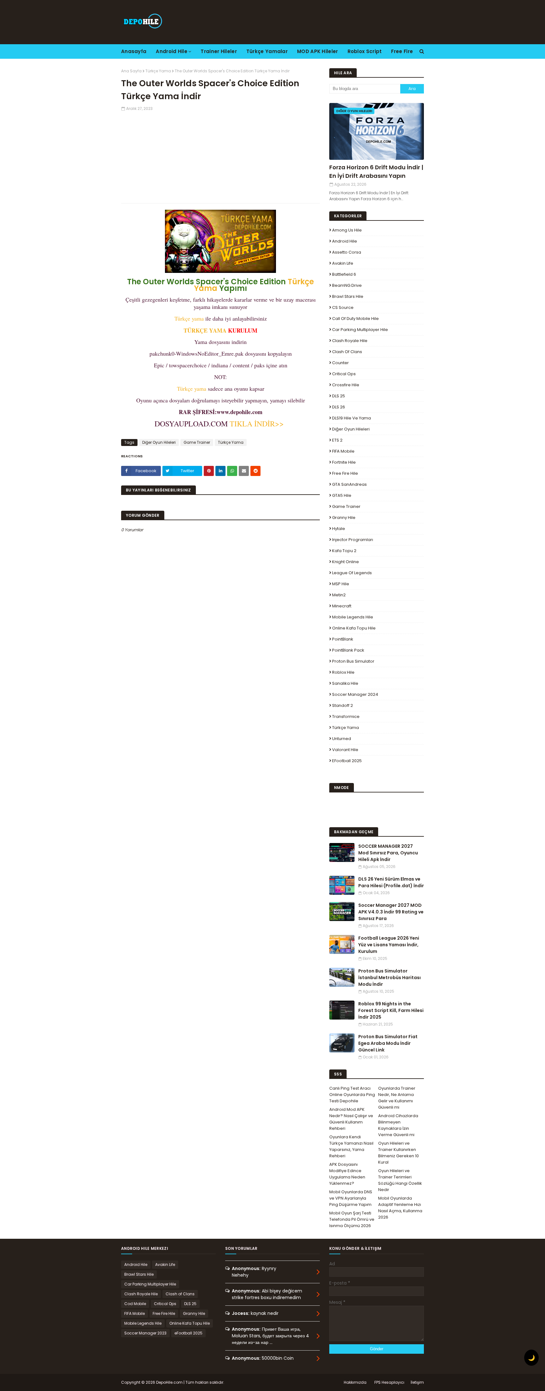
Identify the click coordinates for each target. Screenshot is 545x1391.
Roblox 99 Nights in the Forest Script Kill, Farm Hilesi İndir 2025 (391, 1010)
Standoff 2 (342, 705)
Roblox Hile (343, 672)
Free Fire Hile (345, 473)
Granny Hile (343, 518)
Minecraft (341, 606)
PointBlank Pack (348, 650)
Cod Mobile (135, 1303)
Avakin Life (342, 263)
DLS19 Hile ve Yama (351, 418)
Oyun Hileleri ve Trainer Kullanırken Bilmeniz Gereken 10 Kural (398, 1152)
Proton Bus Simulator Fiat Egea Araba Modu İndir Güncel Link (388, 1043)
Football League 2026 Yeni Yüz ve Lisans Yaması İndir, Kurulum (388, 944)
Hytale (338, 529)
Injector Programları (352, 540)
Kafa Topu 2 (344, 551)
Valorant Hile (345, 750)
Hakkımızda (355, 1382)
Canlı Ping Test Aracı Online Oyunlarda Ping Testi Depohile (352, 1094)
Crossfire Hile (345, 385)
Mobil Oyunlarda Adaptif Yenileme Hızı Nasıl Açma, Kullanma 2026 (400, 1207)
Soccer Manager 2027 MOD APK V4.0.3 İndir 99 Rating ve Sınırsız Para (391, 912)
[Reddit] (255, 471)
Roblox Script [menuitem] (365, 51)
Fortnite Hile (344, 462)
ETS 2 (337, 440)
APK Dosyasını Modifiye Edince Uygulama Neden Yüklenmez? (347, 1173)
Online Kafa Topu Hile (354, 628)
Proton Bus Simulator (353, 661)
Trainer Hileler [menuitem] (219, 51)
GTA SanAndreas (349, 484)
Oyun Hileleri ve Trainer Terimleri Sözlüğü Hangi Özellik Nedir (400, 1180)
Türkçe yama (189, 318)
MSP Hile (340, 584)
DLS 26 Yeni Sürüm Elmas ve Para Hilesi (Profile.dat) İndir (391, 882)
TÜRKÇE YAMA (205, 330)
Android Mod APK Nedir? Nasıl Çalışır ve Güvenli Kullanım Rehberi (351, 1118)
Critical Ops (344, 374)
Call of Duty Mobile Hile (355, 319)
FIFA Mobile (343, 451)
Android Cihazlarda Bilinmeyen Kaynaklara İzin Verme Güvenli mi (398, 1125)
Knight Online (345, 562)
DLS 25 (338, 396)
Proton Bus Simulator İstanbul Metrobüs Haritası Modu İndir (389, 977)
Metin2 (339, 595)
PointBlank (342, 639)
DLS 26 (338, 407)
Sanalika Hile (345, 683)
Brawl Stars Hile (347, 296)
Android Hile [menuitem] (171, 51)
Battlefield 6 (344, 274)
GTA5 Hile (341, 495)
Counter (340, 363)
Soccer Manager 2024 (355, 694)
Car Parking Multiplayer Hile (360, 330)
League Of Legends (352, 573)
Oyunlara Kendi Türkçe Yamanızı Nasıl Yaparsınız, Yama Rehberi (351, 1146)
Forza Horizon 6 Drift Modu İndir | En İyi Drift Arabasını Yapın (376, 171)
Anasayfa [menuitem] (133, 51)
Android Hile (344, 241)
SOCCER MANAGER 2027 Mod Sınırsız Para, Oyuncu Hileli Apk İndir (388, 853)
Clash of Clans (347, 352)
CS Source (343, 307)
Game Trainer (197, 442)
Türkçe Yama (158, 71)
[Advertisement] (220, 155)
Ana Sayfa (131, 71)
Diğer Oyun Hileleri (159, 442)
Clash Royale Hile (349, 341)
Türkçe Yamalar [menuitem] (267, 51)
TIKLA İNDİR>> (257, 424)
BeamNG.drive (347, 285)
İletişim (417, 1382)
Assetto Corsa (346, 252)
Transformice (346, 717)
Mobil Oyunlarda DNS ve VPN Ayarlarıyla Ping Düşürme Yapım (350, 1198)
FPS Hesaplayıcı (389, 1382)
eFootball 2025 (347, 761)
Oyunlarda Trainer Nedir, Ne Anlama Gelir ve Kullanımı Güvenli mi (396, 1097)
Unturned (341, 739)
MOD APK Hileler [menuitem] (317, 51)
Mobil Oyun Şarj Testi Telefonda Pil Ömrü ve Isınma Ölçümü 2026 (351, 1219)
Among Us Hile (347, 230)
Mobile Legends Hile (352, 617)
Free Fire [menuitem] (402, 51)
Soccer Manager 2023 (145, 1333)
